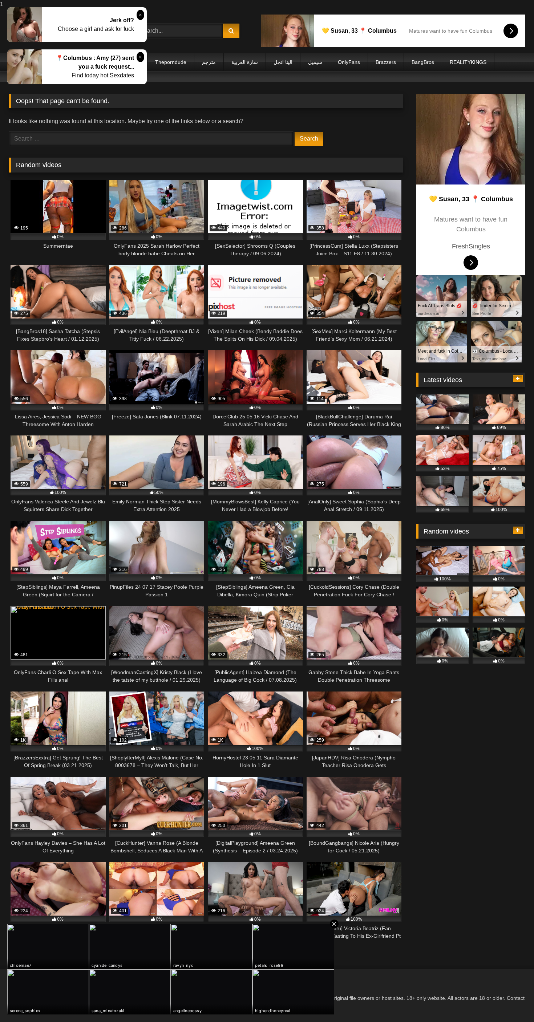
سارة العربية (244, 62)
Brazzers (386, 62)
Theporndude (170, 62)
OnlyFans (349, 62)
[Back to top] (511, 1001)
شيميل (315, 62)
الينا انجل (283, 62)
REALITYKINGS (468, 62)
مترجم (209, 62)
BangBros (423, 62)
